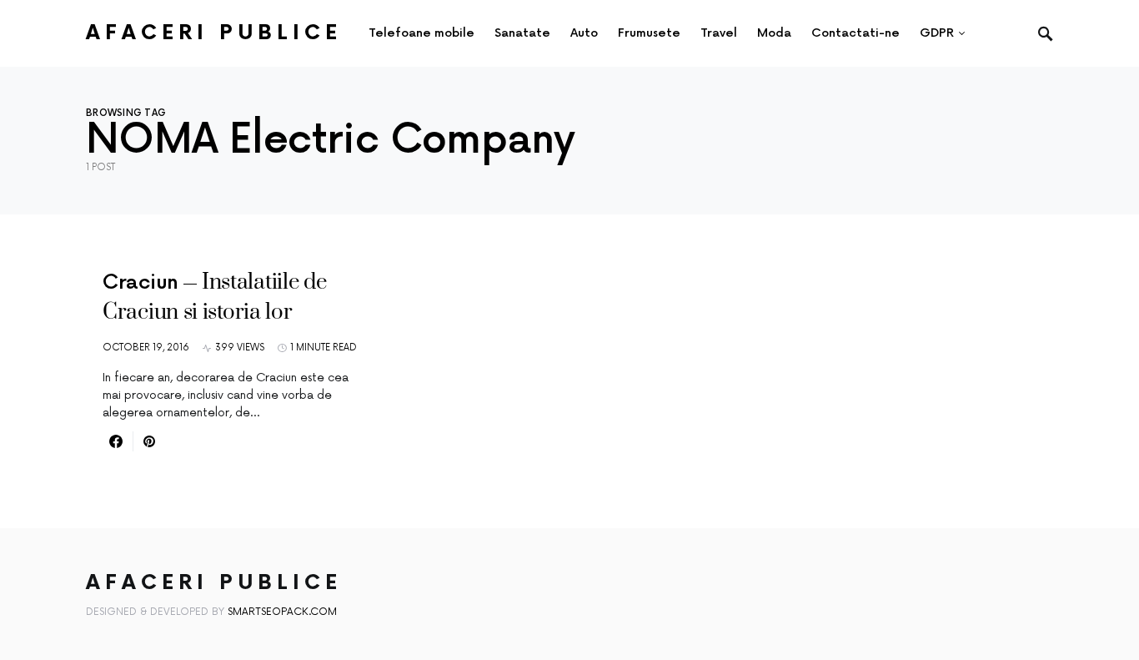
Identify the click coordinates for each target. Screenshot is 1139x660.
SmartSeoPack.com (282, 612)
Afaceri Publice (214, 33)
